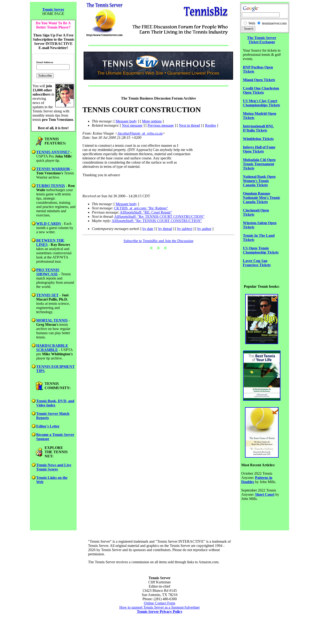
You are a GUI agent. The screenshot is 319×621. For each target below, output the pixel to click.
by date (147, 229)
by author (204, 229)
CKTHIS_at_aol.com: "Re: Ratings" (141, 208)
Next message (132, 125)
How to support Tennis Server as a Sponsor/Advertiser (159, 607)
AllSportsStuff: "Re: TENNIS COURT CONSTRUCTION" (159, 217)
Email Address (44, 62)
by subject (184, 229)
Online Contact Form (159, 603)
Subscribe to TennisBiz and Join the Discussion (158, 241)
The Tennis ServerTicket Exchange (261, 40)
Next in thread (189, 125)
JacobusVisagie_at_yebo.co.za (140, 133)
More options (152, 121)
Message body (126, 121)
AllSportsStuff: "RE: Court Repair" (146, 212)
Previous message (161, 125)
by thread (165, 229)
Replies (210, 125)
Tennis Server (53, 9)
